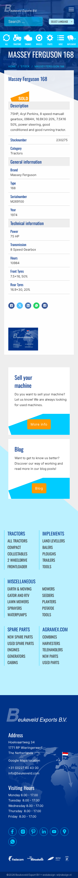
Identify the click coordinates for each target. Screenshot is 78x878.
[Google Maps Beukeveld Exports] (64, 832)
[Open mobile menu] (71, 9)
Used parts (50, 662)
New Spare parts (20, 637)
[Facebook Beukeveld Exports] (12, 832)
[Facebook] (11, 305)
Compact (14, 547)
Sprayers (14, 608)
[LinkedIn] (28, 305)
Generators (16, 656)
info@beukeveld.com (23, 773)
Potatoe (48, 608)
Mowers (48, 588)
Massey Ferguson (23, 175)
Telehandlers (52, 649)
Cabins (12, 662)
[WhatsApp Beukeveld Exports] (12, 843)
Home (12, 66)
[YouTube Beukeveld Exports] (54, 832)
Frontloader (17, 566)
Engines (13, 649)
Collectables (17, 553)
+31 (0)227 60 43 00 (23, 768)
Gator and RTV (18, 595)
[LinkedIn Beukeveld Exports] (44, 832)
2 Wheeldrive (17, 560)
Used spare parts (20, 643)
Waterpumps (17, 614)
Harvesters (51, 643)
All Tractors (17, 540)
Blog (39, 488)
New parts (50, 656)
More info (39, 424)
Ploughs (49, 553)
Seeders (48, 595)
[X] (20, 305)
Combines (49, 637)
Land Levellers (53, 540)
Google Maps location (24, 760)
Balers (47, 547)
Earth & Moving (19, 588)
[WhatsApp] (36, 305)
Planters (49, 601)
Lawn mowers (18, 601)
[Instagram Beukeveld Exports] (23, 832)
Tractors (16, 153)
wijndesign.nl (64, 874)
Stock (25, 66)
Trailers (48, 560)
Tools (46, 566)
